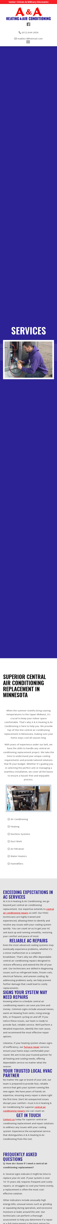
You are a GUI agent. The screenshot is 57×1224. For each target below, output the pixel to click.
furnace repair (32, 1046)
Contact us (9, 1119)
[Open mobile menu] (28, 42)
